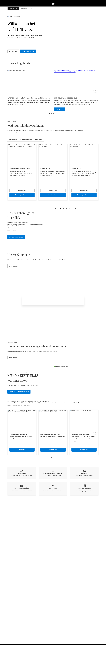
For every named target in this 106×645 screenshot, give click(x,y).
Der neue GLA (13, 51)
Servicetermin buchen (27, 51)
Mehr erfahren (13, 266)
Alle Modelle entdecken (16, 237)
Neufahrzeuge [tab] (13, 139)
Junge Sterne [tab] (38, 139)
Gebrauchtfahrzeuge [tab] (26, 139)
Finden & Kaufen (11, 231)
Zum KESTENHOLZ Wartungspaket (19, 391)
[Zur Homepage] (53, 3)
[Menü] (9, 3)
